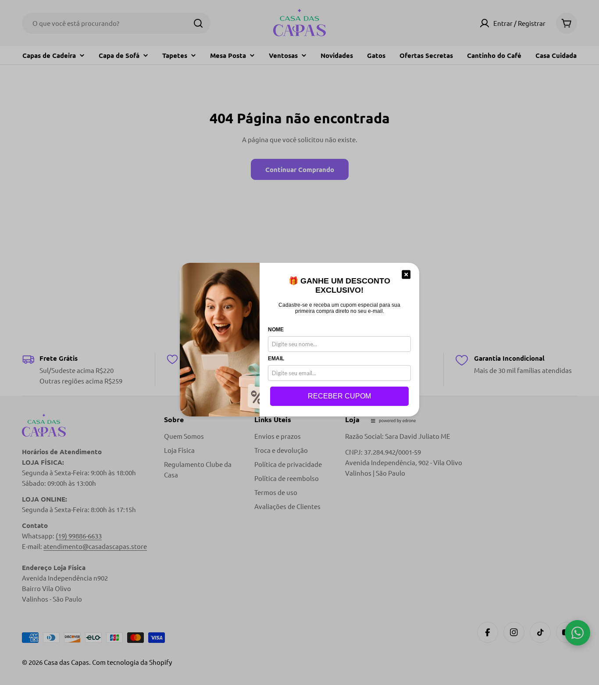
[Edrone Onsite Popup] (299, 342)
